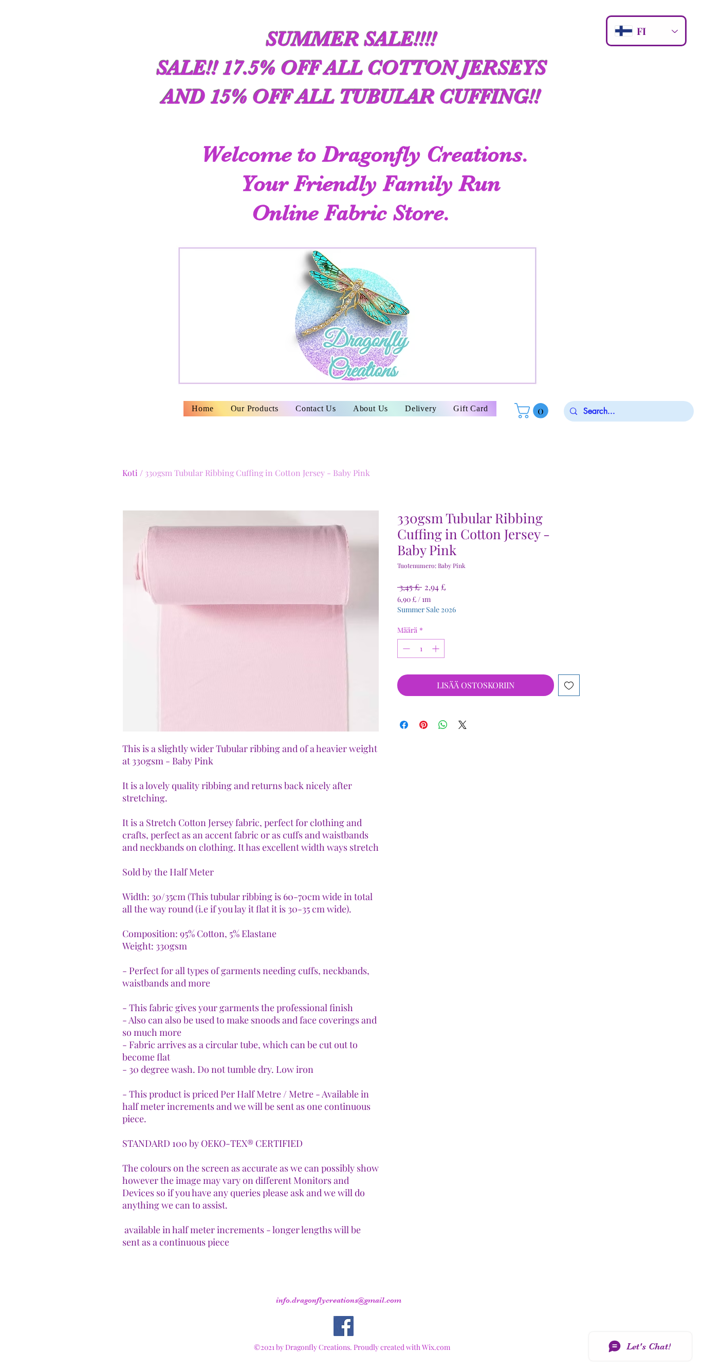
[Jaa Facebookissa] (404, 725)
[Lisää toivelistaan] (569, 685)
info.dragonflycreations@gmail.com (338, 1300)
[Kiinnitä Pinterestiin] (423, 725)
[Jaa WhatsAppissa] (443, 725)
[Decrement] (405, 648)
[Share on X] (462, 725)
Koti (130, 472)
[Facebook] (344, 1326)
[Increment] (436, 648)
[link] (533, 410)
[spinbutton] (421, 648)
